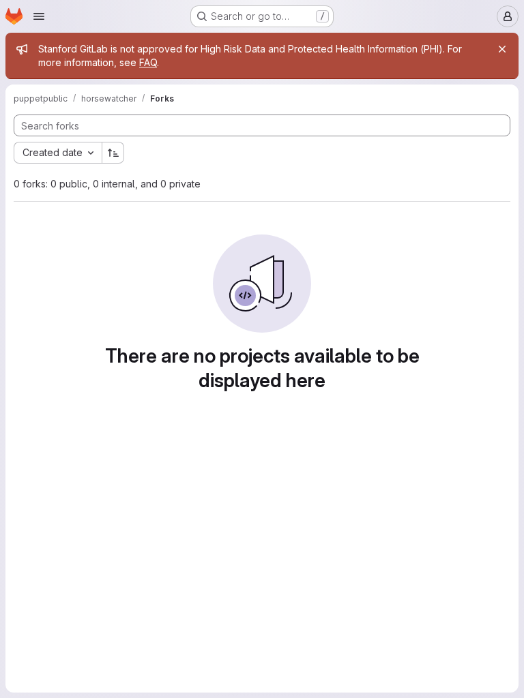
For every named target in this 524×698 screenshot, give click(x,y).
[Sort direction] (113, 153)
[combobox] (58, 153)
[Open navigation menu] (39, 16)
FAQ (148, 62)
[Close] (502, 49)
